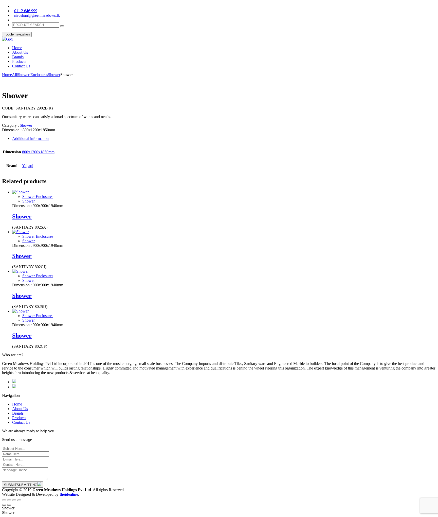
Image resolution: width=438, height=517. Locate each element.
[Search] (62, 26)
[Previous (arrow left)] (4, 505)
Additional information (30, 138)
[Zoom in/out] (19, 500)
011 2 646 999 (25, 11)
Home (7, 74)
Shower (54, 74)
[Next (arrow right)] (9, 505)
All (14, 74)
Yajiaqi (27, 165)
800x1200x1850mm (38, 152)
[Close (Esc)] (4, 500)
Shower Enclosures (32, 74)
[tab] (224, 138)
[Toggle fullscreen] (14, 500)
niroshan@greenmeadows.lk (37, 15)
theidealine (69, 494)
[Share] (9, 500)
